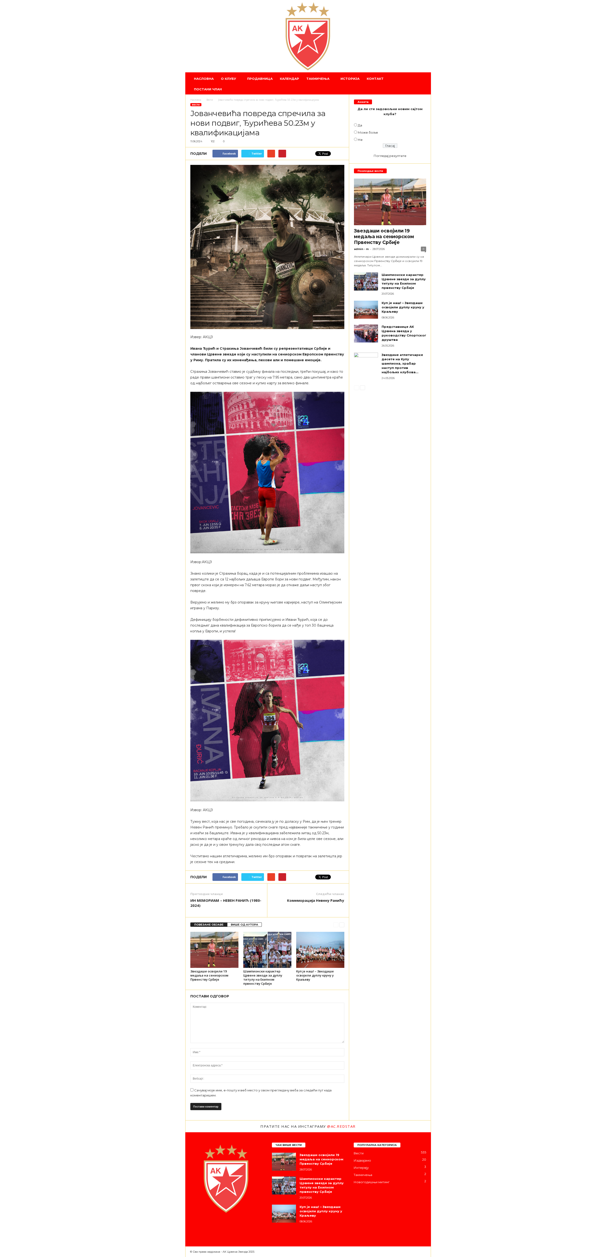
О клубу (228, 79)
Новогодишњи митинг (372, 1182)
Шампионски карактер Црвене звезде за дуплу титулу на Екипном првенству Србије (262, 977)
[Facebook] (195, 1226)
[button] (423, 84)
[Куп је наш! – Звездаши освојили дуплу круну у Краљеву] (320, 950)
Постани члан (208, 89)
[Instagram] (204, 1226)
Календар (289, 79)
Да (360, 125)
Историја (349, 79)
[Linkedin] (214, 1226)
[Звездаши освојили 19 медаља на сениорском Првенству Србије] (214, 950)
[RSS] (224, 1226)
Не (360, 140)
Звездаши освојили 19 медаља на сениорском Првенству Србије (209, 975)
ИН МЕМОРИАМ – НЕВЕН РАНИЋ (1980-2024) (225, 903)
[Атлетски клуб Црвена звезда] (308, 36)
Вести (196, 104)
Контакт (375, 79)
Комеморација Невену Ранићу (315, 900)
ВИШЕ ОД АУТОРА (244, 924)
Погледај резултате (390, 156)
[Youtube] (233, 1226)
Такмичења (317, 79)
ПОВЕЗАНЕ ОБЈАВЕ (209, 924)
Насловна (204, 79)
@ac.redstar (341, 1126)
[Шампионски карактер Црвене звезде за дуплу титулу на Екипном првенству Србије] (267, 950)
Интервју (361, 1168)
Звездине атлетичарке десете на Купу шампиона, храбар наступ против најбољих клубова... (402, 363)
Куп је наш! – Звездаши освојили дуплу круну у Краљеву (315, 975)
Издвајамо (362, 1160)
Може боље (368, 132)
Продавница (260, 79)
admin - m (361, 249)
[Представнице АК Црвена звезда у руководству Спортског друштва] (366, 333)
